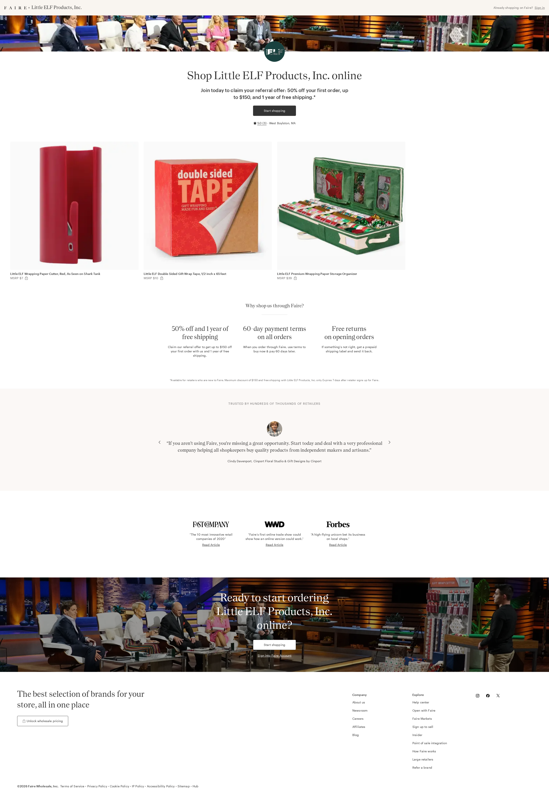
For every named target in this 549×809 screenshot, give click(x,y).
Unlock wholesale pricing (45, 721)
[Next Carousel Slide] (389, 442)
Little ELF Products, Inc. (301, 380)
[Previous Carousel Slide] (159, 442)
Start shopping (274, 110)
